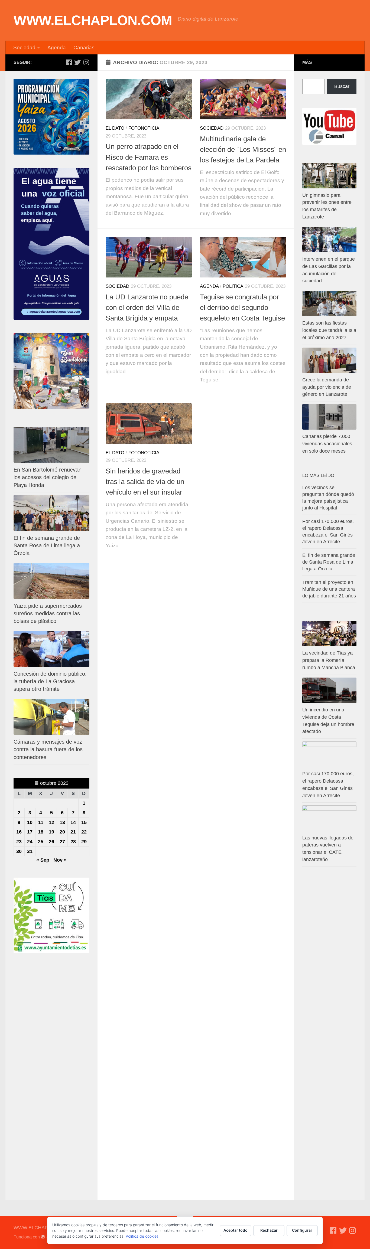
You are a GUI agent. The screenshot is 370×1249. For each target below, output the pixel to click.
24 (30, 841)
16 (19, 832)
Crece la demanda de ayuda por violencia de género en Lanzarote (326, 387)
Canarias (84, 47)
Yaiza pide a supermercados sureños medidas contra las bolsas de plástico (48, 613)
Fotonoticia (143, 128)
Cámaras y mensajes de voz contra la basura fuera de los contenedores (48, 749)
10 (30, 822)
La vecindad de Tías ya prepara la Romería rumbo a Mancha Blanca (328, 660)
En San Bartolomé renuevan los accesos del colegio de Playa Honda (48, 477)
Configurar (302, 1230)
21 (73, 832)
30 (19, 851)
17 (30, 832)
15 (84, 822)
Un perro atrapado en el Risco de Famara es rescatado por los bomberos (149, 157)
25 (40, 841)
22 (84, 832)
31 (30, 851)
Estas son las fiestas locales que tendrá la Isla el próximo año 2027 (329, 330)
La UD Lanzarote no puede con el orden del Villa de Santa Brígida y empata (147, 307)
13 (62, 822)
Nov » (60, 860)
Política (233, 286)
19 (51, 832)
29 (84, 841)
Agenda (56, 47)
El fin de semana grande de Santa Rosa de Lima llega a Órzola (47, 545)
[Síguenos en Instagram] (86, 62)
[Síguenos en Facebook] (69, 62)
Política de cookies (142, 1236)
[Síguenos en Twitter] (77, 62)
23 (19, 841)
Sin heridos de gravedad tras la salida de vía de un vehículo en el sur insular (145, 481)
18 (40, 832)
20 (62, 832)
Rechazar (269, 1230)
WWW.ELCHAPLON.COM (93, 20)
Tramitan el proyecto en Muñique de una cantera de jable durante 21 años (329, 589)
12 (51, 822)
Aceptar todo (235, 1230)
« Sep (42, 860)
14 (73, 822)
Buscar (341, 86)
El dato (115, 128)
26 (51, 841)
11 (40, 822)
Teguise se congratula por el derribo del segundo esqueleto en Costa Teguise (242, 307)
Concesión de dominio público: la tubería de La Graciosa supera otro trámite (50, 681)
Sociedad (24, 47)
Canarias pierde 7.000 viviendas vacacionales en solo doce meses (327, 444)
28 (73, 841)
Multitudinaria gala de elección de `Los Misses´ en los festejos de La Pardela (243, 149)
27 (62, 841)
